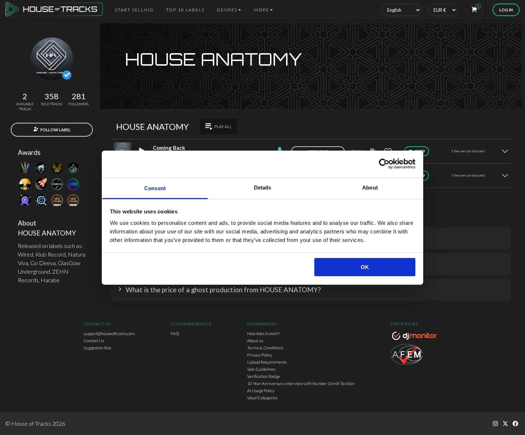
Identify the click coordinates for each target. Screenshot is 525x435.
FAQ (175, 333)
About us (255, 340)
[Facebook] (515, 423)
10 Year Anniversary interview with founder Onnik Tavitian (301, 383)
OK (365, 267)
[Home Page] (56, 9)
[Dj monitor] (416, 337)
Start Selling (134, 9)
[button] (311, 289)
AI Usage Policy (261, 390)
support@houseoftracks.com (109, 333)
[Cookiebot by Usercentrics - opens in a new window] (384, 163)
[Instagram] (495, 423)
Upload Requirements (267, 362)
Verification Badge (263, 376)
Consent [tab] (155, 188)
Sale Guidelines (261, 369)
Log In (506, 9)
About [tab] (370, 187)
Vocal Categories (262, 397)
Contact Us (94, 340)
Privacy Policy (259, 355)
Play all (223, 126)
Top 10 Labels (185, 9)
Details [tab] (262, 187)
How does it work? (263, 333)
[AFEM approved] (416, 355)
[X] (505, 423)
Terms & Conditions (265, 347)
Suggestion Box (97, 347)
